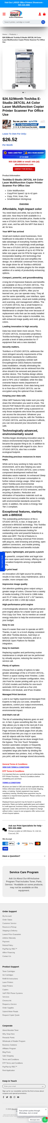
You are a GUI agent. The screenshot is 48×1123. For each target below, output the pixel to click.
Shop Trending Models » (24, 579)
